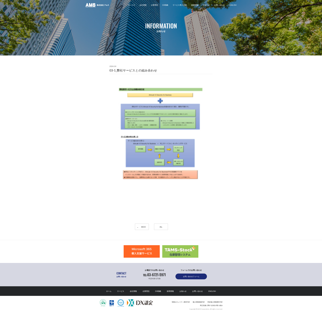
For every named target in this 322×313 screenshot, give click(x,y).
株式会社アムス (97, 5)
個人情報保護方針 (199, 302)
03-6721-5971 (154, 274)
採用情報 (194, 5)
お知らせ (206, 5)
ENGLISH (232, 5)
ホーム (108, 291)
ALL (161, 227)
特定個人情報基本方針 (215, 302)
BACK (143, 227)
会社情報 (143, 5)
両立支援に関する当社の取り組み (211, 305)
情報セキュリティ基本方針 (181, 302)
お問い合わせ (219, 5)
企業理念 (154, 5)
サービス (131, 5)
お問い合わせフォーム (191, 276)
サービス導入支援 (180, 5)
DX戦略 (165, 5)
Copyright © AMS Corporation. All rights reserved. (206, 309)
